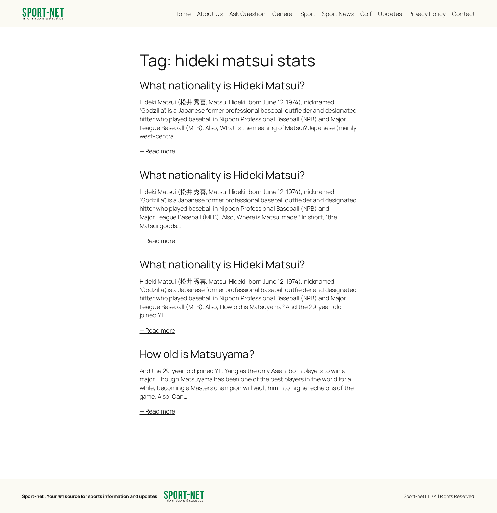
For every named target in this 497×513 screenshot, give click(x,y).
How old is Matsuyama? (197, 354)
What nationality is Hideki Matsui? (222, 85)
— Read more (157, 151)
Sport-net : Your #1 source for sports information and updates (89, 496)
